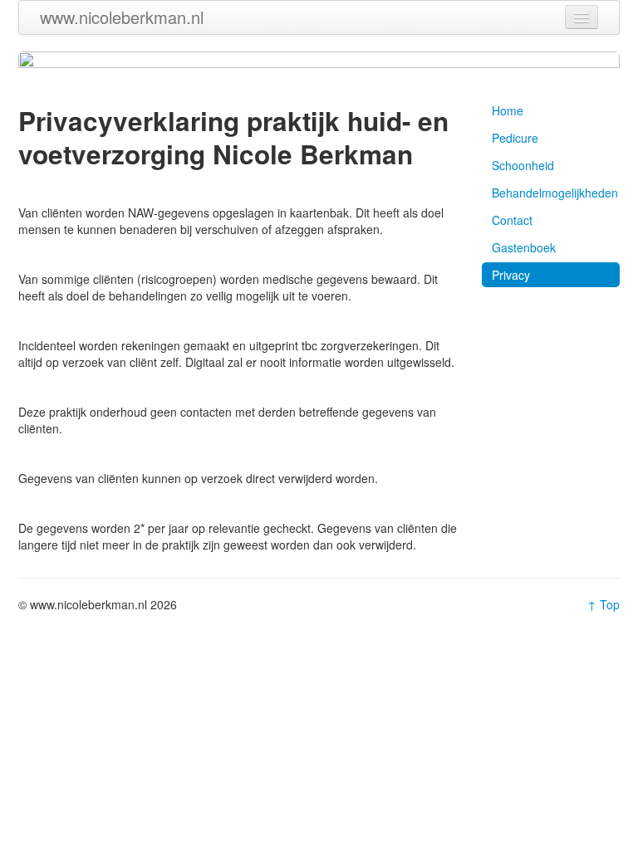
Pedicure (515, 137)
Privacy (511, 274)
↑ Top (603, 604)
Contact (512, 220)
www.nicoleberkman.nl (122, 17)
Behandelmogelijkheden (555, 192)
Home (507, 110)
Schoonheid (523, 165)
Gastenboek (524, 247)
